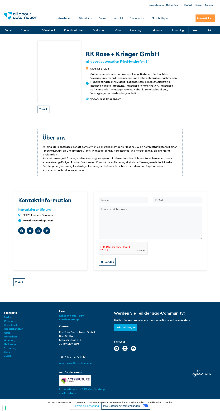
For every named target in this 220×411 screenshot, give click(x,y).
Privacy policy (137, 402)
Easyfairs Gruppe (69, 319)
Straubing (178, 30)
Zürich (211, 30)
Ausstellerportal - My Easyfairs (163, 5)
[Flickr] (125, 348)
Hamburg (136, 30)
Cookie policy (154, 402)
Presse (102, 18)
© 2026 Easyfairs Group (60, 402)
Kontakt (118, 18)
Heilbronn (157, 30)
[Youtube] (133, 348)
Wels (196, 30)
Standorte (85, 18)
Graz (118, 30)
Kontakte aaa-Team (71, 315)
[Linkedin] (46, 230)
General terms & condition (113, 402)
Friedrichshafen (73, 30)
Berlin (8, 30)
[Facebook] (21, 230)
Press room (80, 402)
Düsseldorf (48, 30)
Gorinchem (99, 30)
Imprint (168, 402)
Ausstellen (64, 18)
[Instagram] (38, 230)
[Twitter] (30, 230)
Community (136, 18)
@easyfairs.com (75, 363)
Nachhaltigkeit (161, 18)
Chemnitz (27, 30)
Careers (93, 402)
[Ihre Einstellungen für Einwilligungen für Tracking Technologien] (6, 408)
